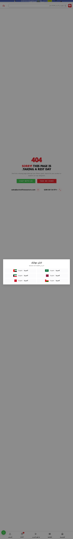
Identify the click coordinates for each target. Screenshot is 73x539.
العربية (26, 270)
